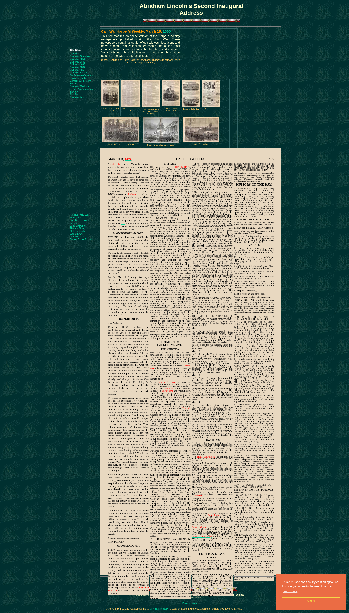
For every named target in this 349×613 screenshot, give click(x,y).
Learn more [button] (290, 591)
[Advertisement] (82, 37)
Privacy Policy (189, 603)
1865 (167, 31)
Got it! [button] (311, 600)
